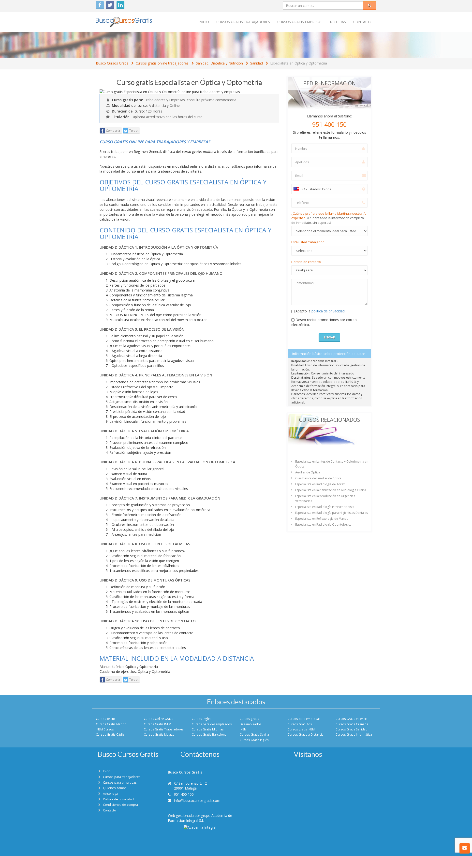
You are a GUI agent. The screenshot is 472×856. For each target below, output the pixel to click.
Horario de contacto (306, 261)
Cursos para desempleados (212, 724)
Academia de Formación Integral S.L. (200, 818)
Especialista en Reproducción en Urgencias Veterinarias (325, 498)
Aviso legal (110, 793)
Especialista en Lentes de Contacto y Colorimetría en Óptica (331, 463)
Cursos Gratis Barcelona (209, 734)
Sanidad (256, 63)
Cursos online (106, 719)
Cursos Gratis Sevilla (254, 734)
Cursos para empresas (304, 719)
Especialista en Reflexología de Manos (321, 519)
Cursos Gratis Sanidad (352, 729)
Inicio (203, 21)
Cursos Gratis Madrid (111, 724)
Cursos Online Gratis (158, 719)
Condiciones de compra (120, 805)
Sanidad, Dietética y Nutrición (219, 63)
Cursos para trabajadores (122, 777)
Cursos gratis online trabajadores (162, 63)
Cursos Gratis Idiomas (208, 729)
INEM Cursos (105, 729)
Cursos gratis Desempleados (251, 721)
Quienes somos (115, 788)
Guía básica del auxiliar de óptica (318, 478)
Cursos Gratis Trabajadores (164, 729)
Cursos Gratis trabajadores (243, 21)
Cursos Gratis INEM (157, 724)
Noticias (338, 21)
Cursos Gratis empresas (300, 21)
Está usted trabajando (307, 242)
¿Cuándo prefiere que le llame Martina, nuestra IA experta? (328, 218)
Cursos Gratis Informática (354, 734)
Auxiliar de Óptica (307, 472)
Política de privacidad (118, 799)
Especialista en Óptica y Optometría (298, 63)
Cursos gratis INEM (301, 729)
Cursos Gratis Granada (352, 724)
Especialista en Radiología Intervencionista (324, 507)
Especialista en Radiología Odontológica (323, 524)
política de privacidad (328, 311)
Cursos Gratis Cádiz (110, 734)
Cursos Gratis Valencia (352, 719)
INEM (243, 729)
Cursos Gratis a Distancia (306, 734)
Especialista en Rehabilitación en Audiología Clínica (330, 490)
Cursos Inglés (201, 719)
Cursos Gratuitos (300, 724)
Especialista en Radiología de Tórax (320, 484)
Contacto (362, 21)
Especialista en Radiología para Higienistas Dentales (331, 513)
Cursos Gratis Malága (159, 734)
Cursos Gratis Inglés (254, 740)
